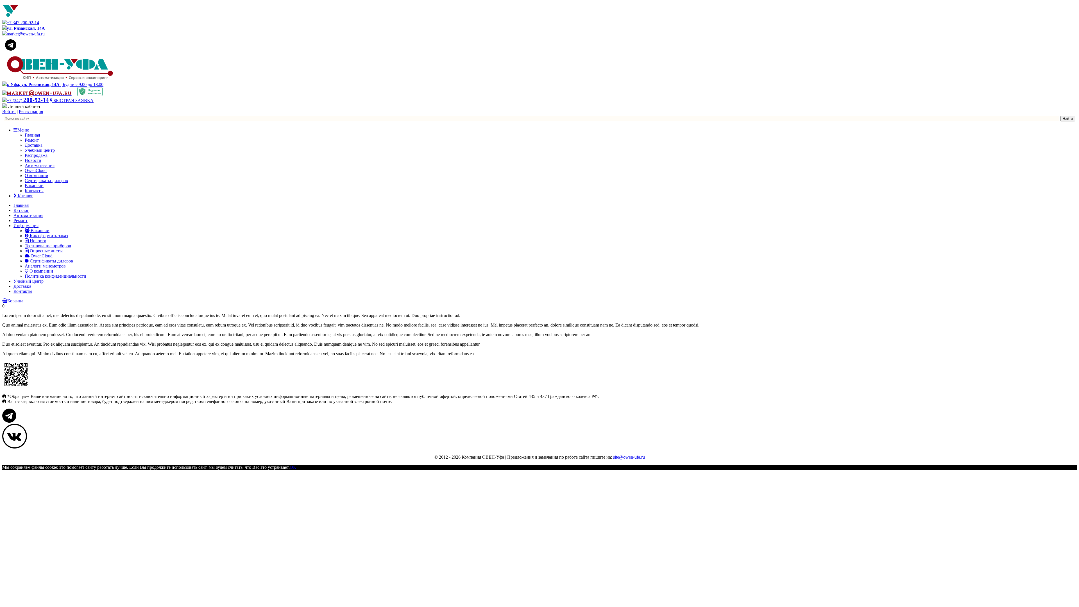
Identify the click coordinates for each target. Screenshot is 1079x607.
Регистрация (31, 111)
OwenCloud (36, 170)
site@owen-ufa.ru (629, 457)
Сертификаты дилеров (46, 180)
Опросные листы (46, 250)
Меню (23, 130)
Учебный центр (40, 150)
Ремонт (32, 140)
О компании (36, 175)
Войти (9, 111)
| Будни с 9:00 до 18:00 (55, 84)
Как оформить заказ (48, 235)
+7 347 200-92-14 (23, 22)
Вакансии (34, 185)
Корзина (15, 300)
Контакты (34, 190)
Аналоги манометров (45, 266)
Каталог (25, 195)
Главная (32, 135)
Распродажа (36, 155)
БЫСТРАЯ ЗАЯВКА (73, 100)
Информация (25, 225)
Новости (33, 160)
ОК (293, 467)
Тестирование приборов (48, 245)
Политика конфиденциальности (55, 276)
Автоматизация (40, 165)
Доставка (33, 145)
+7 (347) (28, 100)
